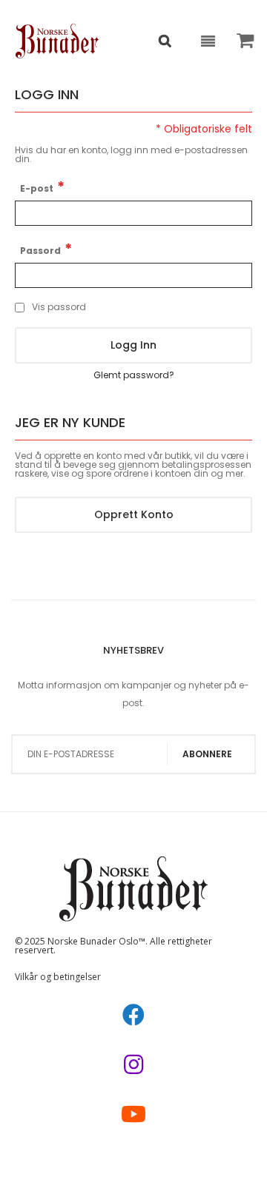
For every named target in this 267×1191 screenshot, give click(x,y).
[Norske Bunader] (57, 40)
